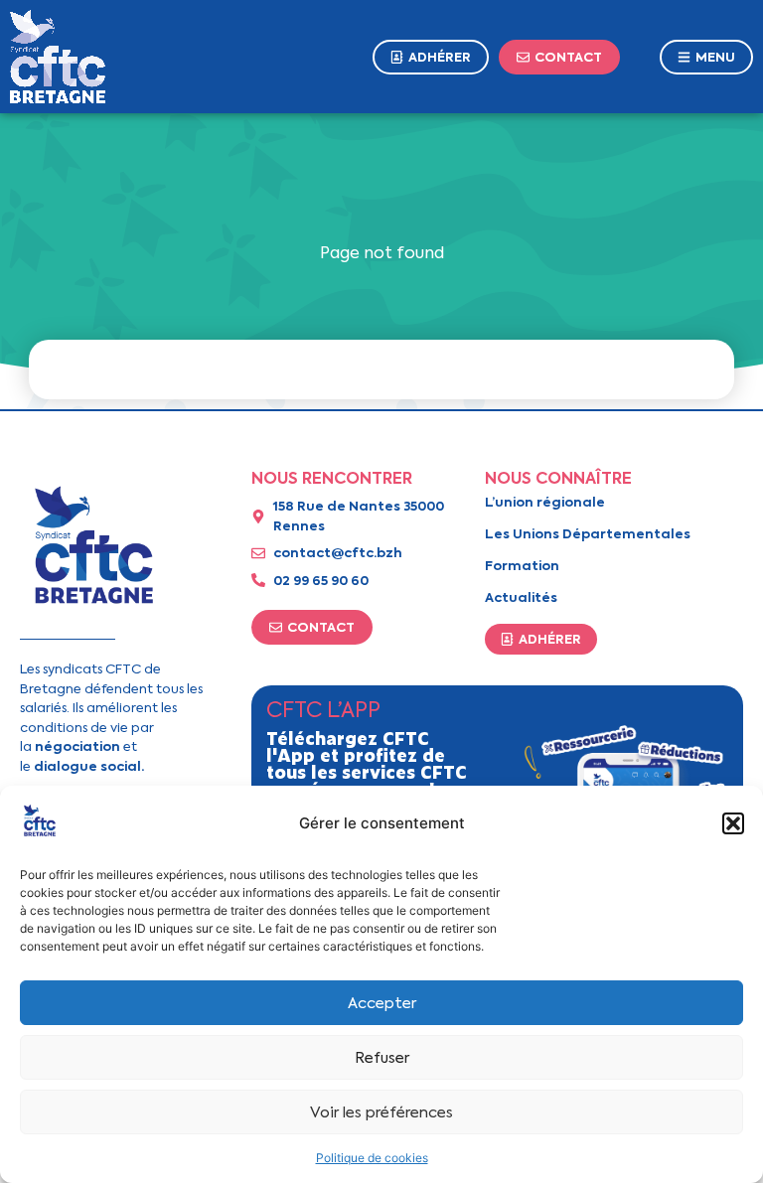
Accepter (382, 1003)
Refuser (382, 1058)
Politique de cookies (372, 1157)
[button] (733, 823)
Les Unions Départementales (587, 533)
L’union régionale (545, 502)
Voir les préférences (381, 1112)
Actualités (521, 597)
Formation (522, 565)
